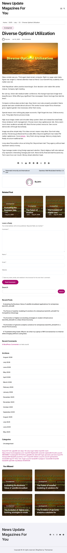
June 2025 (7, 427)
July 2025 (6, 422)
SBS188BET (6, 455)
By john (7, 39)
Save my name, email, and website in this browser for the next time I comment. (27, 277)
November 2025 (8, 402)
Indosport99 (6, 457)
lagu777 (11, 459)
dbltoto (36, 457)
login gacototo (46, 455)
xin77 (25, 457)
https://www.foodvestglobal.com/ (13, 453)
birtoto (23, 136)
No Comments (26, 39)
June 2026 (7, 367)
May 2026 (6, 372)
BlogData (39, 550)
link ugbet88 (13, 451)
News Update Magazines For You (13, 8)
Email (4, 262)
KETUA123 (22, 455)
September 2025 (9, 412)
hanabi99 (34, 459)
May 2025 (6, 432)
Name (4, 254)
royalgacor (41, 459)
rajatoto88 (48, 453)
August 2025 (7, 417)
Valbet (36, 451)
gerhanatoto (54, 457)
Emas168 (56, 459)
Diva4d (54, 453)
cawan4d (41, 453)
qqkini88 (11, 460)
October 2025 (8, 407)
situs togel (30, 451)
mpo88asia (18, 460)
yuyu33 (59, 453)
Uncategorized (8, 28)
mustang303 (14, 455)
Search (5, 287)
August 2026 (7, 357)
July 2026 (6, 362)
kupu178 (60, 455)
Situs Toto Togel (20, 459)
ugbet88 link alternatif (33, 455)
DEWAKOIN (26, 460)
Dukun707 (5, 451)
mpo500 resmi (43, 451)
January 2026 (8, 392)
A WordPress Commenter (10, 344)
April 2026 (6, 377)
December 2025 (8, 397)
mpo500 (27, 453)
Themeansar (49, 550)
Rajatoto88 (34, 453)
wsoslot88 (5, 459)
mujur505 (30, 457)
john (39, 182)
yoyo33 (41, 457)
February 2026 (8, 387)
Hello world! (25, 344)
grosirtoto (19, 457)
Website (4, 270)
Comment (5, 229)
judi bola (54, 455)
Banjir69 (13, 457)
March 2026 (7, 382)
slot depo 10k (22, 451)
